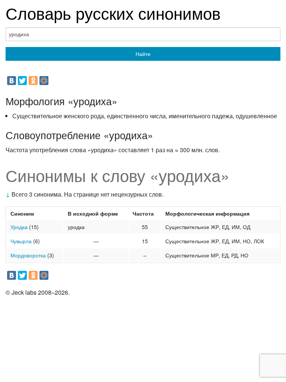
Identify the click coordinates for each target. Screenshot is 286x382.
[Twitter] (22, 80)
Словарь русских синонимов (113, 12)
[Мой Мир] (43, 80)
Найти (143, 53)
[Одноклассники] (33, 80)
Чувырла (21, 241)
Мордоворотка (28, 255)
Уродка (19, 227)
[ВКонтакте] (11, 80)
